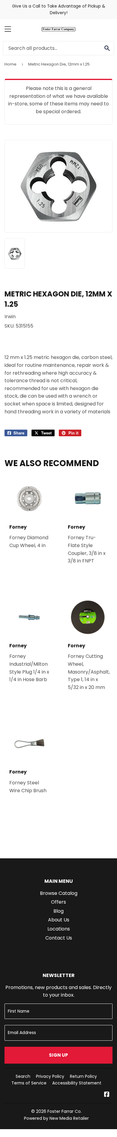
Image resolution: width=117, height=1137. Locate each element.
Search (23, 1076)
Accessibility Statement (76, 1083)
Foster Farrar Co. (64, 1111)
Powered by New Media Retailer (56, 1118)
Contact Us (58, 937)
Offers (58, 901)
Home (10, 64)
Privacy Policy (50, 1076)
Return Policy (83, 1076)
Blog (58, 911)
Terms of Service (28, 1083)
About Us (58, 919)
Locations (58, 928)
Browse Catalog (58, 893)
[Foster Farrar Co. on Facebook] (107, 1094)
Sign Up (58, 1055)
